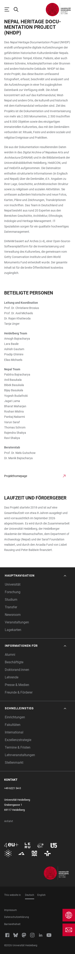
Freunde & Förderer (18, 692)
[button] (36, 575)
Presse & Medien (17, 685)
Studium (11, 600)
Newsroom (13, 615)
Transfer (11, 607)
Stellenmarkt (14, 763)
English (41, 895)
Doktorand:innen (17, 670)
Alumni (10, 655)
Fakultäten (12, 725)
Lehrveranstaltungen (20, 755)
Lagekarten (13, 630)
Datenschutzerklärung (16, 917)
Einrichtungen (15, 717)
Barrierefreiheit (12, 924)
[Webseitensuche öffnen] (17, 9)
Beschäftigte (14, 662)
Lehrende (11, 677)
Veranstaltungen (17, 622)
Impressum (10, 910)
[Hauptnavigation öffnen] (8, 9)
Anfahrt (8, 821)
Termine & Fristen (17, 747)
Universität (12, 584)
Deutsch (29, 895)
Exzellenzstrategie (18, 740)
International (14, 732)
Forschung (12, 592)
